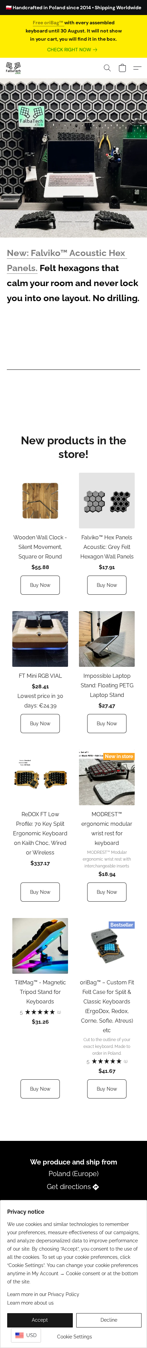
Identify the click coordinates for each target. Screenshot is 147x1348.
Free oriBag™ (48, 22)
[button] (13, 68)
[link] (73, 49)
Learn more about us (30, 1303)
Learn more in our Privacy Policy (43, 1294)
